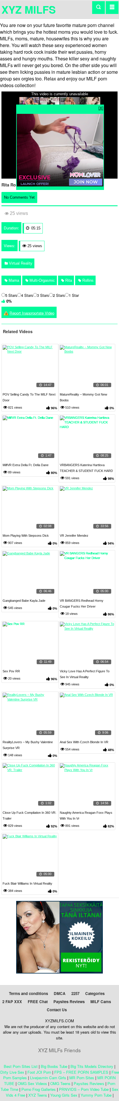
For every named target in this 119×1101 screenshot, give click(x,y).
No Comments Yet (19, 197)
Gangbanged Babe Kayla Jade (24, 600)
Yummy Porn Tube (96, 1095)
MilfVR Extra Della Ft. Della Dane (26, 465)
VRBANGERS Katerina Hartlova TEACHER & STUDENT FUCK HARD (86, 468)
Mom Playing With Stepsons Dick (26, 535)
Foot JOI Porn (39, 1072)
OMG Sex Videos (32, 1083)
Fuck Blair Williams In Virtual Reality (27, 883)
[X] (100, 108)
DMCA (60, 993)
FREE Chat (38, 1001)
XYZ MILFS (28, 9)
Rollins (87, 280)
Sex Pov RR (11, 671)
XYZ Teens (37, 1095)
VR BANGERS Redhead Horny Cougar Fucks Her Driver (81, 603)
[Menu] (112, 7)
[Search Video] (98, 7)
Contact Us (57, 1009)
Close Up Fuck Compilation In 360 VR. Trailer (29, 815)
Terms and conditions (28, 993)
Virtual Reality (20, 263)
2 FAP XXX (12, 1001)
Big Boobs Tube (54, 1066)
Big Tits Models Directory (91, 1066)
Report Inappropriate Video (32, 313)
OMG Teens (60, 1083)
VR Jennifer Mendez (74, 535)
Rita (68, 280)
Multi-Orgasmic (41, 280)
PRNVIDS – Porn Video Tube (84, 1089)
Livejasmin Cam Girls (48, 1077)
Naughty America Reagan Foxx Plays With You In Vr (86, 815)
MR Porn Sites (81, 1077)
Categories (95, 993)
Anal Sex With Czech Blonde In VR (84, 742)
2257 (75, 993)
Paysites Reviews (69, 1001)
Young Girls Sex (63, 1095)
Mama (13, 280)
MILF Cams (100, 1001)
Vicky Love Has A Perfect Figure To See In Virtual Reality (84, 674)
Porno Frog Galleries (38, 1089)
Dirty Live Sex (12, 1072)
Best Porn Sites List (21, 1066)
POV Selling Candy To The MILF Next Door (29, 397)
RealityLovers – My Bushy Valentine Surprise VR (28, 745)
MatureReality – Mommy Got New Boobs (83, 397)
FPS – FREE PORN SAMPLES (81, 1072)
